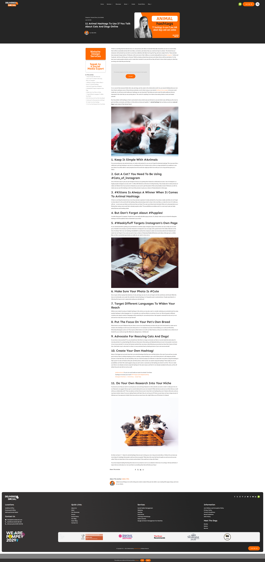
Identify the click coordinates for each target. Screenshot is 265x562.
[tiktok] (245, 496)
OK (142, 560)
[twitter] (237, 496)
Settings (137, 560)
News (96, 17)
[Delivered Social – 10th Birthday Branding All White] (12, 496)
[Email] (143, 470)
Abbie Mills (125, 479)
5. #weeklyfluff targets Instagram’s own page (95, 89)
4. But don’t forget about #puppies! (94, 86)
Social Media (101, 17)
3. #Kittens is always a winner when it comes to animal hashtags (94, 83)
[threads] (250, 496)
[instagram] (240, 496)
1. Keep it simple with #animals (93, 76)
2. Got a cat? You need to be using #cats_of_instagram (94, 79)
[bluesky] (247, 496)
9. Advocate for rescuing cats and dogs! (95, 100)
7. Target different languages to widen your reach (94, 95)
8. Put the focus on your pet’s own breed (95, 98)
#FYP (133, 374)
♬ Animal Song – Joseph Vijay (133, 376)
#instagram (118, 376)
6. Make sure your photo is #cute (93, 92)
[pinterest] (242, 496)
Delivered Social (137, 548)
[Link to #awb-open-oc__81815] (257, 4)
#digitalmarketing (144, 374)
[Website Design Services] (95, 48)
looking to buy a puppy (162, 90)
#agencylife (137, 374)
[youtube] (253, 496)
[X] (138, 470)
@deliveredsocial (119, 372)
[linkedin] (255, 496)
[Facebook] (135, 470)
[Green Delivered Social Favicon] (240, 3)
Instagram (169, 55)
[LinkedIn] (140, 470)
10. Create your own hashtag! (92, 102)
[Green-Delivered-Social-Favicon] (258, 496)
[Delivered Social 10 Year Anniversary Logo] (13, 2)
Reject (148, 560)
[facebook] (234, 496)
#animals (123, 376)
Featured (92, 17)
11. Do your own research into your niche (95, 104)
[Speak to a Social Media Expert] (95, 60)
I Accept (130, 76)
